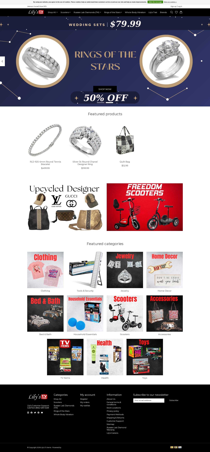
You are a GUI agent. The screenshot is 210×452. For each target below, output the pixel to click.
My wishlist (85, 406)
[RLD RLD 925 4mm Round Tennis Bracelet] (45, 140)
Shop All (57, 399)
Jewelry (125, 290)
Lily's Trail (153, 12)
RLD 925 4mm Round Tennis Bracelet (45, 162)
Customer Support (115, 421)
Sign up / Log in (176, 6)
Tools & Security (85, 290)
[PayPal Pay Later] (176, 447)
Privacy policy (113, 411)
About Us (111, 399)
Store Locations (114, 408)
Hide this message (155, 2)
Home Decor (164, 290)
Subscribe (173, 400)
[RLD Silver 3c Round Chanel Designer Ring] (85, 140)
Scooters (125, 334)
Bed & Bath (45, 334)
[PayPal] (172, 447)
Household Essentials (85, 334)
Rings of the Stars (61, 411)
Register (84, 399)
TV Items (65, 378)
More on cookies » (170, 2)
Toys (144, 378)
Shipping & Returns (115, 418)
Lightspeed (66, 447)
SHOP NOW (105, 89)
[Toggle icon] (171, 12)
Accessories (164, 334)
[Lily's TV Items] (36, 12)
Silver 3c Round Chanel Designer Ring (85, 162)
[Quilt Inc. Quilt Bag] (125, 140)
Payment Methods (115, 414)
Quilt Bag (125, 161)
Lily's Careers (112, 433)
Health (105, 378)
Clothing (45, 290)
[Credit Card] (179, 447)
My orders (84, 402)
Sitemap (110, 424)
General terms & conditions (114, 403)
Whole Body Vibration (135, 12)
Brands (163, 12)
